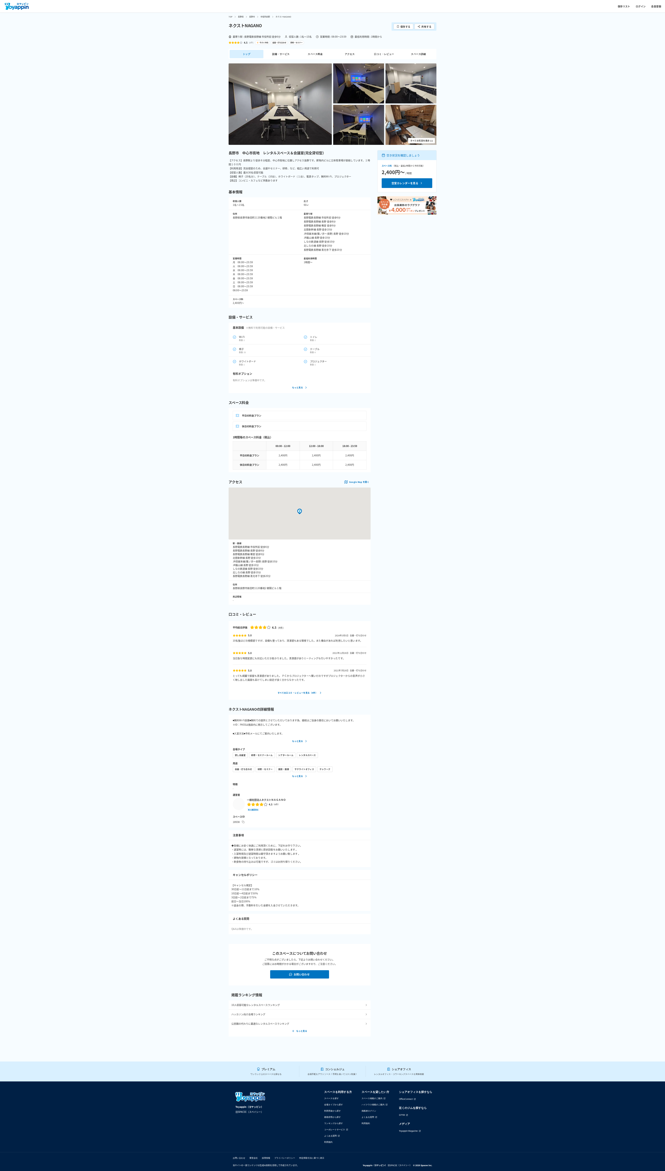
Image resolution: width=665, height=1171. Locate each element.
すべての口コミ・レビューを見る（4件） (298, 692)
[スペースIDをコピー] (243, 822)
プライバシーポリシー (284, 1157)
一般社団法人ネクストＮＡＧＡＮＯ (266, 799)
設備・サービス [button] (281, 54)
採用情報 (266, 1157)
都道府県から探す (332, 1117)
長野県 (241, 16)
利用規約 (328, 1142)
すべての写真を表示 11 (421, 140)
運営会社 (253, 1157)
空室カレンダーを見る (405, 183)
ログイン (641, 6)
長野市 (252, 16)
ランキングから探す (333, 1123)
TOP (230, 16)
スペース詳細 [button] (418, 54)
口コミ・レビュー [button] (384, 54)
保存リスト (624, 6)
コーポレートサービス (334, 1129)
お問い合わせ (302, 974)
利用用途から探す (332, 1110)
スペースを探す (331, 1098)
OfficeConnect (406, 1099)
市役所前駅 (265, 16)
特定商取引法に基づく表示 (311, 1157)
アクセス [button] (350, 54)
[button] (280, 104)
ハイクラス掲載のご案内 (373, 1104)
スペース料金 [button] (315, 54)
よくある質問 (330, 1135)
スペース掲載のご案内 (372, 1098)
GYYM (402, 1114)
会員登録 (656, 6)
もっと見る (297, 387)
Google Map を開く (359, 481)
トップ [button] (246, 54)
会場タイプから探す (333, 1104)
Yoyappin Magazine (408, 1130)
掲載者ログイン (369, 1110)
